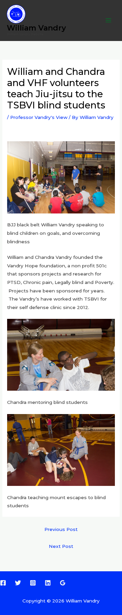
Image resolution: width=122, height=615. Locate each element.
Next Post (61, 546)
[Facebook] (3, 583)
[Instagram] (33, 583)
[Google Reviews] (63, 583)
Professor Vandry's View (38, 117)
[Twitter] (18, 583)
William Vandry (36, 27)
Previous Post (61, 529)
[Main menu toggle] (109, 20)
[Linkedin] (48, 583)
